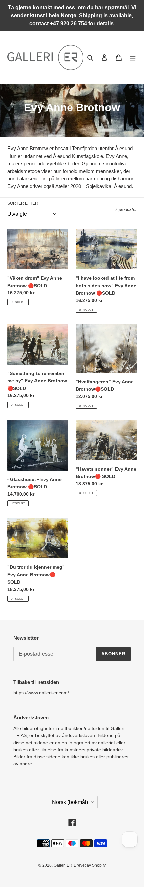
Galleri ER (63, 865)
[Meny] (133, 57)
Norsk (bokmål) (70, 802)
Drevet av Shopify (90, 865)
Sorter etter (22, 203)
